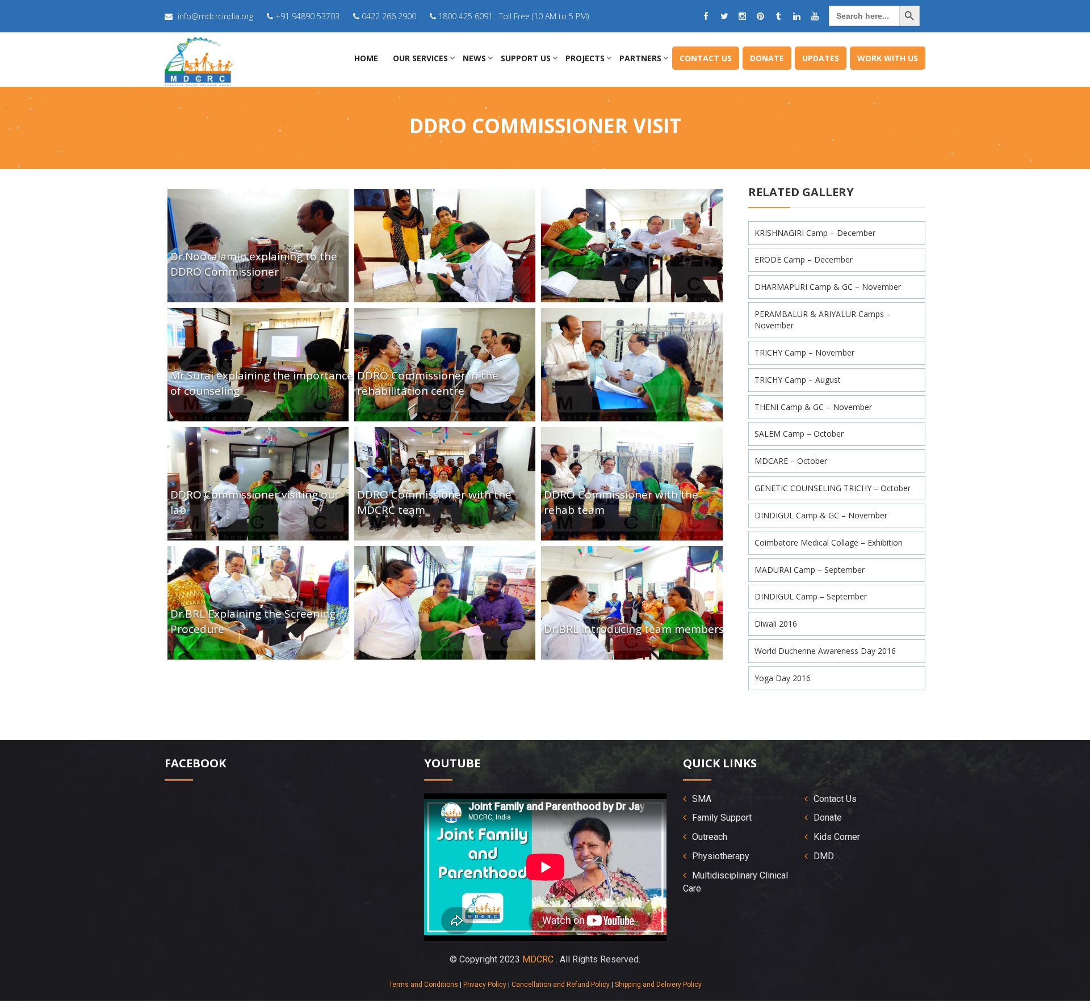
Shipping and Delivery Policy (658, 985)
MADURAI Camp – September (809, 569)
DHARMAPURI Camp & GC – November (827, 286)
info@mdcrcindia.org (215, 16)
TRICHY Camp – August (797, 379)
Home (366, 58)
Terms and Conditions (423, 985)
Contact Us (706, 58)
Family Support (722, 817)
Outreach (709, 836)
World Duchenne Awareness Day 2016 (825, 650)
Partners (640, 58)
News (474, 58)
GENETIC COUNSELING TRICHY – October (832, 488)
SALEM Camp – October (799, 433)
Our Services (420, 58)
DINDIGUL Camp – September (810, 596)
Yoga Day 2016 (782, 678)
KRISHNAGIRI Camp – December (814, 232)
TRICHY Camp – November (804, 352)
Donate (767, 58)
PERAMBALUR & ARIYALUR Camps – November (822, 320)
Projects (585, 58)
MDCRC (538, 959)
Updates (820, 58)
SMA (701, 798)
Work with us (887, 58)
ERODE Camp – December (803, 259)
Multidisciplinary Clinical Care (735, 882)
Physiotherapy (720, 856)
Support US (526, 58)
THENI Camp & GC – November (813, 407)
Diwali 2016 (775, 623)
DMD (824, 856)
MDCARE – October (790, 460)
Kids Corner (837, 836)
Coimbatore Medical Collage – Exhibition (828, 542)
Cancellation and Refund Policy (561, 985)
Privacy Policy (484, 985)
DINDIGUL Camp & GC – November (820, 515)
